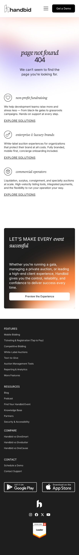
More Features (12, 375)
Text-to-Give (11, 357)
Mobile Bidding (12, 334)
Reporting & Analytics (15, 369)
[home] (18, 8)
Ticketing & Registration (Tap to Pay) (24, 340)
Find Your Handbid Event (17, 404)
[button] (45, 8)
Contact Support (13, 471)
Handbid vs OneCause (16, 448)
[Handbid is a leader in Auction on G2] (39, 530)
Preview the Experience (39, 296)
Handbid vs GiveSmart (16, 436)
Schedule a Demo (13, 465)
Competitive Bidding (15, 346)
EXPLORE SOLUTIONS (19, 121)
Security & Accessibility (17, 421)
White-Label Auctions (15, 352)
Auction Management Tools (19, 363)
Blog (6, 392)
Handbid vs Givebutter (16, 442)
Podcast (8, 398)
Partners (8, 416)
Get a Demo (63, 8)
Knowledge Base (13, 410)
